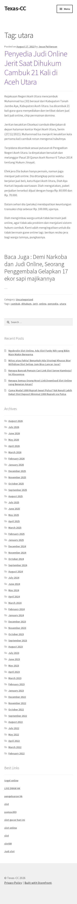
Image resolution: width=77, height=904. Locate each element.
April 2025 (14, 521)
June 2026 (14, 433)
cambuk (15, 303)
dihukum (26, 303)
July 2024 (13, 577)
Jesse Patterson (47, 46)
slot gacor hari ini (14, 819)
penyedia (53, 303)
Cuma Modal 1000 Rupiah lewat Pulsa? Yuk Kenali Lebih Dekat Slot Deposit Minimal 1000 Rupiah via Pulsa (40, 392)
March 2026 (14, 452)
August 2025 (15, 496)
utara (63, 303)
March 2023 (14, 678)
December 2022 (17, 697)
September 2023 (17, 640)
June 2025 (14, 508)
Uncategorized (24, 299)
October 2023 (16, 634)
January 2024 (16, 615)
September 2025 (17, 490)
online (42, 303)
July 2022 (13, 728)
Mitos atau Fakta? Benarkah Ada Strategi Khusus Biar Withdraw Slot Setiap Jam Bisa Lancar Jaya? (39, 362)
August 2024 (15, 571)
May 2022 (13, 734)
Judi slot (9, 851)
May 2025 (13, 515)
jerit (35, 303)
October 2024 (16, 559)
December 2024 (17, 546)
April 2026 (14, 446)
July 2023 (13, 653)
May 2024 (13, 590)
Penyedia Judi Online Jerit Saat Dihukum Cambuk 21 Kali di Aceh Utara (35, 68)
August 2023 (15, 646)
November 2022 (17, 703)
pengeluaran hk (13, 796)
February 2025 (16, 534)
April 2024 (14, 596)
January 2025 (16, 540)
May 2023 (13, 665)
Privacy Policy (13, 883)
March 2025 (14, 527)
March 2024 (14, 603)
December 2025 (17, 471)
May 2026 (13, 439)
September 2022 (17, 715)
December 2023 (17, 621)
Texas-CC (15, 8)
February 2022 (16, 753)
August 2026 (15, 421)
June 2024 (14, 584)
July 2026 (13, 427)
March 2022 (14, 747)
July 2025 (13, 502)
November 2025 (17, 477)
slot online (10, 827)
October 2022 (16, 709)
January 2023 (16, 690)
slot (6, 804)
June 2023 (14, 659)
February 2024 (16, 609)
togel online (11, 780)
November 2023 (17, 628)
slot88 (8, 843)
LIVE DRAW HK (12, 788)
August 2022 (15, 722)
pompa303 (10, 812)
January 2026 (16, 464)
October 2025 (16, 483)
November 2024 (17, 552)
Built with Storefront (38, 883)
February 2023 (16, 684)
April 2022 (14, 740)
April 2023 (14, 672)
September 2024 (17, 565)
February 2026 (16, 458)
